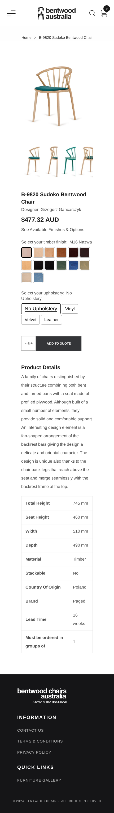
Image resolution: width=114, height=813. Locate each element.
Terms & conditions (40, 741)
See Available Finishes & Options (52, 229)
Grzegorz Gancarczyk (61, 209)
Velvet (30, 319)
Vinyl (70, 309)
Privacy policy (34, 752)
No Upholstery (41, 308)
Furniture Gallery (39, 780)
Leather (51, 319)
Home (26, 37)
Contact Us (30, 730)
